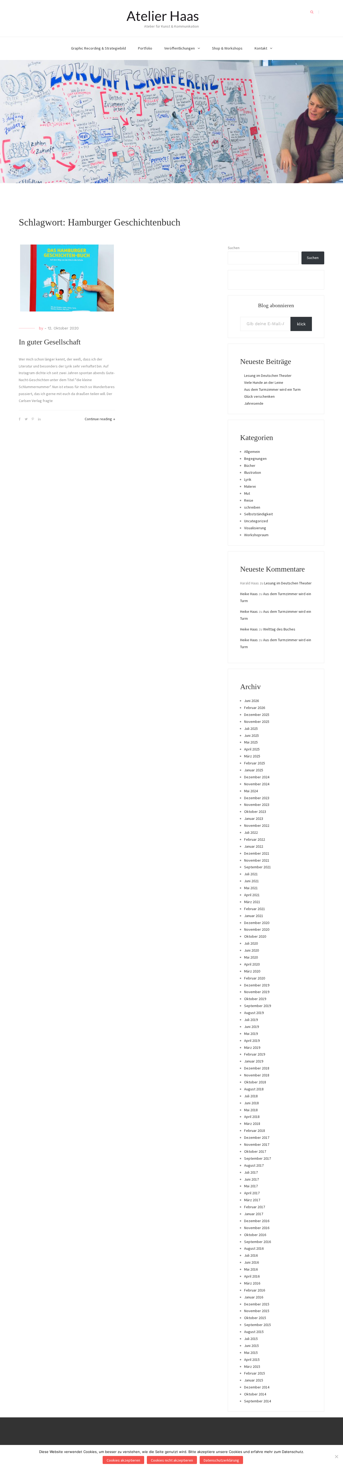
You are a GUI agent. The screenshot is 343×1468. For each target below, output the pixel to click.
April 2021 (252, 894)
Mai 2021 (251, 887)
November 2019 (256, 991)
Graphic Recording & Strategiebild (98, 48)
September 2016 (257, 1241)
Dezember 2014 (256, 1387)
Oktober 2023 (255, 811)
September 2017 (257, 1158)
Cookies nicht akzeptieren (172, 1460)
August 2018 (254, 1089)
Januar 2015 (253, 1380)
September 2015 (257, 1324)
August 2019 (254, 1012)
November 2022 (256, 825)
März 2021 (252, 901)
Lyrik (247, 479)
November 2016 (256, 1227)
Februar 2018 (254, 1130)
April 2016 (252, 1276)
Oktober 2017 (255, 1151)
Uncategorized (256, 521)
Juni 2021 (251, 880)
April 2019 (252, 1040)
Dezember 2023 (256, 797)
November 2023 (256, 804)
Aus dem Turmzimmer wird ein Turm (272, 389)
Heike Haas (249, 593)
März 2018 (252, 1123)
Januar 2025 (253, 770)
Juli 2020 (251, 943)
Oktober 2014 (255, 1394)
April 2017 (252, 1193)
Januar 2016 (253, 1297)
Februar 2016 (254, 1290)
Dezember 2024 (256, 777)
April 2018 (252, 1116)
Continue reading (100, 418)
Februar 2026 (254, 707)
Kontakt (261, 48)
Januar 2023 (253, 818)
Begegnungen (255, 458)
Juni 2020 (251, 950)
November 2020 (256, 929)
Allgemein (252, 451)
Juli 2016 (251, 1255)
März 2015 (252, 1366)
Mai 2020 (251, 957)
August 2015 (254, 1331)
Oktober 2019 (255, 998)
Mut (247, 493)
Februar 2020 (254, 978)
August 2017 (254, 1165)
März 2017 (252, 1199)
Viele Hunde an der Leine (263, 382)
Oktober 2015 (255, 1317)
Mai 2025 (251, 742)
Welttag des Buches (279, 629)
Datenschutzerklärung (221, 1460)
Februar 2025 (254, 763)
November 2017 (256, 1144)
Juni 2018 (251, 1103)
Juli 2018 (251, 1096)
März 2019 (252, 1047)
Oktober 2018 (255, 1082)
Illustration (252, 472)
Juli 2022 (251, 832)
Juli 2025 (251, 728)
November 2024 (256, 784)
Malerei (250, 486)
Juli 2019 (251, 1019)
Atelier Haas (162, 16)
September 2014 (257, 1401)
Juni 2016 (251, 1262)
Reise (248, 500)
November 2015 (256, 1310)
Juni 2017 (251, 1179)
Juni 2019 (251, 1026)
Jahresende (253, 403)
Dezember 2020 (256, 922)
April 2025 (252, 749)
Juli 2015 (251, 1338)
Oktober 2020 (255, 936)
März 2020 (252, 971)
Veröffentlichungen (179, 48)
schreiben (252, 507)
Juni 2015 (251, 1345)
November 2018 (256, 1075)
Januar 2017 (253, 1213)
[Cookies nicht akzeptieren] (336, 1456)
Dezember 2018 (256, 1068)
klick (301, 323)
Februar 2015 (254, 1373)
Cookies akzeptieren (123, 1460)
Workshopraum (256, 534)
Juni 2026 (251, 700)
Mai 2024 (251, 791)
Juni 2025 (251, 735)
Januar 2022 (253, 846)
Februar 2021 (254, 908)
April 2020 (252, 964)
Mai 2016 (251, 1269)
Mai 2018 (251, 1109)
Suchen (234, 247)
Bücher (249, 465)
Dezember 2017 (256, 1137)
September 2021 (257, 867)
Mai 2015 (251, 1352)
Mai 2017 (251, 1186)
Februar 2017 (254, 1206)
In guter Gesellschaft (50, 342)
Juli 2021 (251, 874)
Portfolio (145, 48)
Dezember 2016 (256, 1220)
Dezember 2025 (256, 714)
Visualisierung (255, 527)
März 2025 (252, 756)
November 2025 (256, 721)
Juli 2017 (251, 1172)
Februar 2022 (254, 839)
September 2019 (257, 1005)
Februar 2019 (254, 1054)
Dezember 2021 (256, 853)
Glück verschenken (259, 396)
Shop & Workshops (227, 48)
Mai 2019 (251, 1033)
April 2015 (252, 1359)
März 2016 (252, 1283)
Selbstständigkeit (258, 514)
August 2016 (254, 1248)
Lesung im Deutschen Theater (268, 375)
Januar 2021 (253, 915)
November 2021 (256, 860)
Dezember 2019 (256, 985)
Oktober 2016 (255, 1234)
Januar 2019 (253, 1061)
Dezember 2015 (256, 1304)
